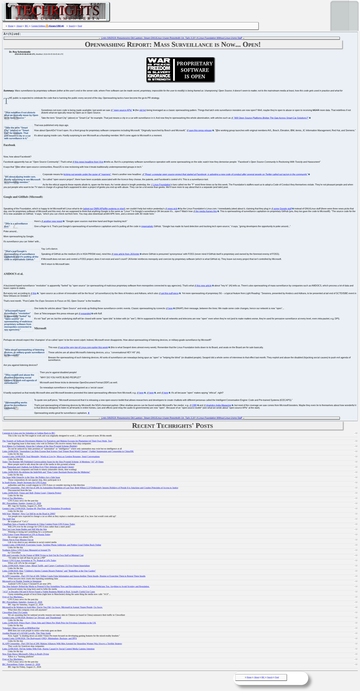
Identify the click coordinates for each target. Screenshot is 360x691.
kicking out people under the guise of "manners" (87, 174)
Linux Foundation (162, 184)
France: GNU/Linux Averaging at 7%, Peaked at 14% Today (29, 560)
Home (11, 26)
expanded (86, 313)
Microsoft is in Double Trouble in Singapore (21, 581)
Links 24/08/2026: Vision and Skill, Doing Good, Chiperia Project (31, 493)
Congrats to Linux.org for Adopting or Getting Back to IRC (28, 433)
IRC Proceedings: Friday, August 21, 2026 (21, 664)
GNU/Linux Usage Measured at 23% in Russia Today (26, 534)
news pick (172, 208)
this (34, 293)
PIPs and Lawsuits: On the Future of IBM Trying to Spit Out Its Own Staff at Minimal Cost (42, 555)
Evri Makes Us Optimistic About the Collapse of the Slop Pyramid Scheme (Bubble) (39, 446)
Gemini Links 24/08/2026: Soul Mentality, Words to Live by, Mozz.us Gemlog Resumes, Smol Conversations (51, 456)
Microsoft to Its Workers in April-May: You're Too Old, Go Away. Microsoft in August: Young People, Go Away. (52, 607)
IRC (27, 26)
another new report (53, 221)
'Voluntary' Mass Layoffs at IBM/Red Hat (20, 628)
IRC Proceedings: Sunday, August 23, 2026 (21, 503)
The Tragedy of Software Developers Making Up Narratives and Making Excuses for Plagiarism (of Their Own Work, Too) (57, 441)
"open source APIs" (122, 110)
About (19, 26)
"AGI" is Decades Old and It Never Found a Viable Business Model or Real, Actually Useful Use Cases (48, 591)
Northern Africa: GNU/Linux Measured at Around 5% (26, 550)
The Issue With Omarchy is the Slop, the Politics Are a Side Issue (31, 477)
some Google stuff (283, 208)
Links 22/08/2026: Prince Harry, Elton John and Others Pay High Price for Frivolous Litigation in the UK (49, 623)
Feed (80, 26)
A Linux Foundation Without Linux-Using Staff (219, 38)
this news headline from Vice (89, 162)
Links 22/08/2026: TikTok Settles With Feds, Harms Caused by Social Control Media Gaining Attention (48, 649)
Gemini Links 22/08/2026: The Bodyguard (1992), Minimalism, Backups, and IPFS (39, 638)
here (170, 308)
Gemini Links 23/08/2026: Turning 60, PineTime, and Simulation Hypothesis (36, 508)
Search (72, 26)
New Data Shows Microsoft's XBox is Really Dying (25, 654)
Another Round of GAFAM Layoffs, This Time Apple (26, 633)
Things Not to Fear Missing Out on (17, 539)
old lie (142, 110)
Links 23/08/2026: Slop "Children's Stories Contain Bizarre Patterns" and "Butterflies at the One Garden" (49, 571)
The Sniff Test (8, 519)
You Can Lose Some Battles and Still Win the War (24, 529)
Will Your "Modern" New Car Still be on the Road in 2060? (28, 513)
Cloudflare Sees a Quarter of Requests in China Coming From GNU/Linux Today (38, 524)
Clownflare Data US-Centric (15, 612)
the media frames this (206, 211)
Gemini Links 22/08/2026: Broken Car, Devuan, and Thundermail (31, 617)
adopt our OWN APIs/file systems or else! (104, 208)
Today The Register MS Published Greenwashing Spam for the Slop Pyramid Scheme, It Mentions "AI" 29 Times (53, 462)
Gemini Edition (38, 26)
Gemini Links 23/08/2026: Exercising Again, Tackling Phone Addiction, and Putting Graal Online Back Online (51, 545)
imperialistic (147, 226)
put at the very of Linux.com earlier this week (84, 347)
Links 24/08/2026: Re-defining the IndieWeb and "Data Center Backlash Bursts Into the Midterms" (46, 472)
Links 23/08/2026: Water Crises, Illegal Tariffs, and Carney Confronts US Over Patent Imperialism (46, 565)
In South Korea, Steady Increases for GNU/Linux (24, 482)
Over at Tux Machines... (13, 498)
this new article (204, 285)
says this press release (200, 130)
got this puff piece (170, 293)
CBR (194, 405)
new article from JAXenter (126, 254)
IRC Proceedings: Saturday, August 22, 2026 (22, 602)
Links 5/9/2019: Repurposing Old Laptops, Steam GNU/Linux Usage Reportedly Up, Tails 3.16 (148, 38)
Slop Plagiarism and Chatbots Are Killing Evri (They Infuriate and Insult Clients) (38, 467)
